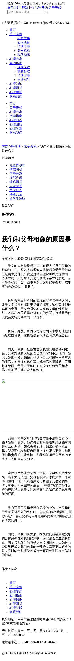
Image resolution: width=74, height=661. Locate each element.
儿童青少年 (17, 165)
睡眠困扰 (15, 182)
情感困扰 (15, 169)
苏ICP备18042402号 (15, 657)
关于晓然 (55, 7)
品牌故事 (23, 38)
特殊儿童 (15, 194)
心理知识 (15, 83)
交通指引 (23, 79)
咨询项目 (23, 42)
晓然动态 (23, 54)
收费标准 (23, 71)
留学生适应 (17, 198)
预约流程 (23, 67)
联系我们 (15, 96)
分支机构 (23, 50)
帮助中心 (28, 7)
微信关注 (14, 7)
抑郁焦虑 (15, 177)
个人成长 (15, 190)
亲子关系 (30, 146)
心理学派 (15, 92)
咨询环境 (23, 46)
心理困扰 (15, 88)
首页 (12, 30)
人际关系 (15, 186)
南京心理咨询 (11, 146)
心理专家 (15, 59)
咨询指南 (15, 63)
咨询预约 (41, 7)
